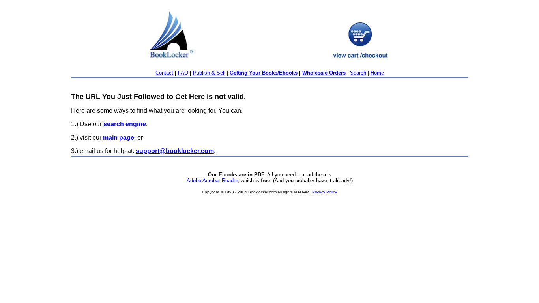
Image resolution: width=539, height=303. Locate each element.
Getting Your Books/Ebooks (264, 73)
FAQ (183, 73)
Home (377, 73)
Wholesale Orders (324, 73)
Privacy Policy (324, 192)
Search (358, 73)
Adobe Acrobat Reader (212, 180)
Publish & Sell (209, 73)
